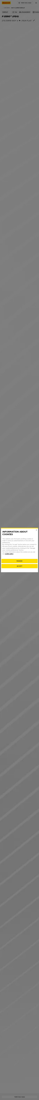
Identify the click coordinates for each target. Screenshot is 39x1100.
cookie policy (9, 553)
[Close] (36, 530)
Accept (19, 566)
